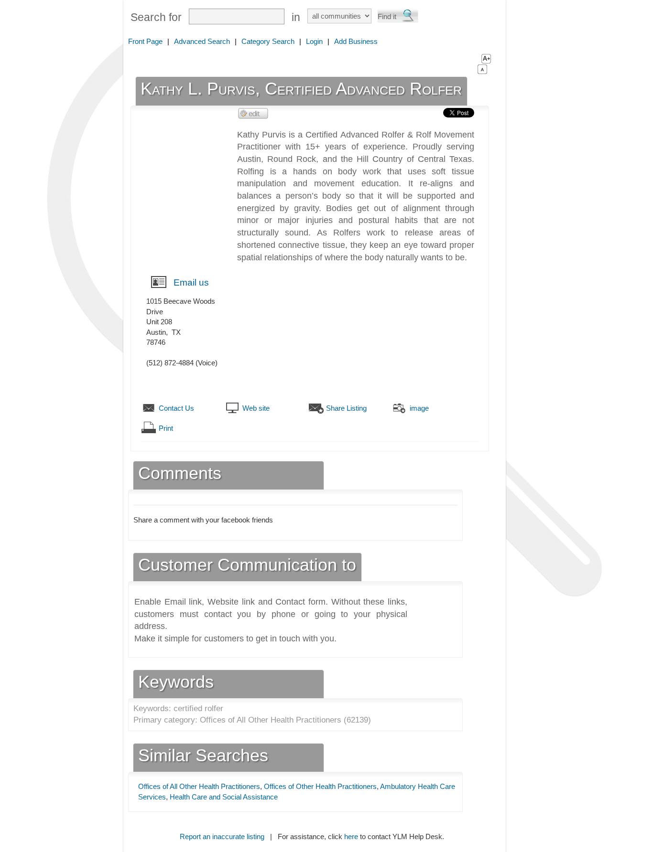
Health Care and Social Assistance (224, 797)
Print (166, 428)
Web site (256, 408)
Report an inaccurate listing (222, 836)
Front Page (145, 41)
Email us (191, 282)
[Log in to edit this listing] (253, 113)
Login (314, 41)
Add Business (356, 41)
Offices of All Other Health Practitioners (199, 786)
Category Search (267, 41)
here (351, 836)
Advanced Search (202, 41)
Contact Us (176, 408)
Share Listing (346, 408)
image (419, 408)
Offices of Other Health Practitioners (320, 786)
